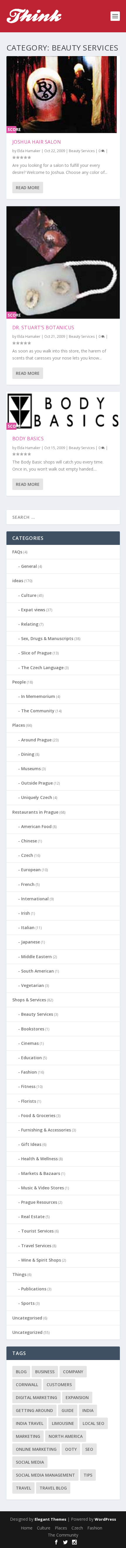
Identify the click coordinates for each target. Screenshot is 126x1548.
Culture (28, 595)
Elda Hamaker (28, 150)
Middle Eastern (36, 956)
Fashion (29, 1072)
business (45, 1371)
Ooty (71, 1449)
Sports (28, 1303)
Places (18, 725)
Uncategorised (27, 1318)
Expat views (33, 609)
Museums (31, 768)
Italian (28, 927)
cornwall (27, 1384)
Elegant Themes (50, 1519)
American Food (36, 826)
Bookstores (32, 1029)
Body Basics (28, 438)
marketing (28, 1436)
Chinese (29, 841)
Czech (27, 855)
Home (27, 1528)
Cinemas (30, 1043)
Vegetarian (32, 985)
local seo (93, 1423)
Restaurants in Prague (35, 812)
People (19, 682)
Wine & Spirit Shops (41, 1260)
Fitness (28, 1086)
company (73, 1371)
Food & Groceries (38, 1115)
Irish (25, 913)
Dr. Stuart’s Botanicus (43, 327)
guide (68, 1410)
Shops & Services (29, 1000)
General (29, 566)
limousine (63, 1423)
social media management (45, 1475)
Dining (27, 754)
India (87, 1410)
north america (66, 1436)
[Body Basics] (63, 411)
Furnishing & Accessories (46, 1130)
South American (37, 971)
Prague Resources (39, 1202)
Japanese (30, 942)
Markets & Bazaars (40, 1173)
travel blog (53, 1488)
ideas (17, 580)
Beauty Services (82, 150)
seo (89, 1449)
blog (21, 1371)
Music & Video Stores (42, 1188)
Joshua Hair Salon (36, 142)
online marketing (36, 1449)
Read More (28, 187)
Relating (29, 624)
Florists (28, 1101)
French (28, 884)
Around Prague (36, 740)
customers (59, 1384)
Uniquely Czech (36, 797)
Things (19, 1274)
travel (23, 1488)
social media (30, 1462)
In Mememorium (38, 696)
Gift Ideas (31, 1144)
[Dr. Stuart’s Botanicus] (63, 262)
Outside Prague (37, 783)
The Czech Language (42, 667)
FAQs (17, 552)
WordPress (105, 1519)
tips (88, 1475)
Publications (33, 1289)
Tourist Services (37, 1231)
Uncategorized (27, 1332)
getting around (34, 1410)
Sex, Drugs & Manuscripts (47, 638)
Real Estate (33, 1216)
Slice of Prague (36, 653)
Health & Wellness (39, 1158)
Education (31, 1057)
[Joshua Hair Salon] (63, 94)
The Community (38, 710)
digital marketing (36, 1397)
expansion (77, 1397)
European (31, 869)
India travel (29, 1423)
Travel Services (36, 1245)
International (35, 898)
